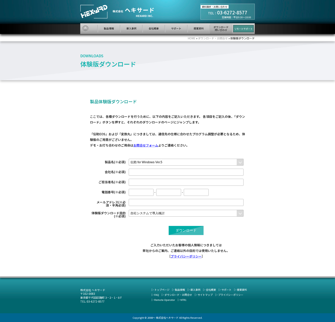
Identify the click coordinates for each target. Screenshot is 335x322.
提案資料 (242, 290)
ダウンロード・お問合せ (178, 295)
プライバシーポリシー (186, 256)
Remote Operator (164, 300)
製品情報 (180, 290)
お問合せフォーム (145, 145)
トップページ (161, 290)
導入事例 (195, 290)
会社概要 (211, 290)
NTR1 (183, 300)
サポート (226, 290)
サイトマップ (205, 295)
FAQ (156, 295)
